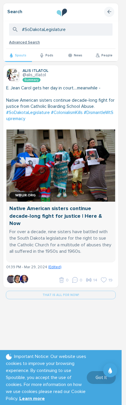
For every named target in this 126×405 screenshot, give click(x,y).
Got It (101, 377)
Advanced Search (24, 42)
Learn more (32, 398)
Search (14, 11)
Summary (31, 80)
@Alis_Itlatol (34, 74)
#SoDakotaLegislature (28, 112)
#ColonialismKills (67, 112)
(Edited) (54, 267)
